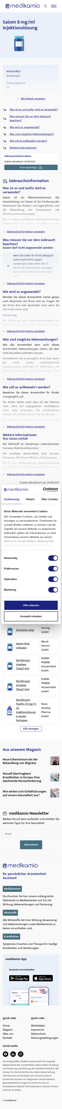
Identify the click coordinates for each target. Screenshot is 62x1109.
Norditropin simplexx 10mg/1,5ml (23, 685)
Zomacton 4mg (25, 630)
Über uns (8, 1034)
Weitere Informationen (23, 148)
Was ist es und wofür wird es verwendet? (34, 110)
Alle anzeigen (31, 728)
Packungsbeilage (28, 167)
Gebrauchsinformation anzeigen (26, 231)
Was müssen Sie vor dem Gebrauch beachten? (30, 119)
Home (6, 1026)
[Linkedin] (13, 1054)
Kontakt (7, 1038)
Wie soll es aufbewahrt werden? (28, 141)
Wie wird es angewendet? (25, 127)
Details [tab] (30, 499)
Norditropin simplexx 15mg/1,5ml (23, 664)
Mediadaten (38, 1026)
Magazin (8, 1030)
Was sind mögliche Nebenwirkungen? (32, 134)
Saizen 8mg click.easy (22, 646)
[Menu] (53, 6)
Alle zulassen (31, 605)
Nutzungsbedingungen (44, 1038)
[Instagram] (20, 1054)
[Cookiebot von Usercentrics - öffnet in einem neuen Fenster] (43, 490)
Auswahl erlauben (31, 616)
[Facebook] (5, 1054)
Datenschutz (38, 1034)
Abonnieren (31, 844)
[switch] (53, 568)
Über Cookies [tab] (50, 499)
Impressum (37, 1030)
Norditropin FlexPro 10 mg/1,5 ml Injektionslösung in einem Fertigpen (26, 710)
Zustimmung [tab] (11, 499)
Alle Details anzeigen (33, 98)
